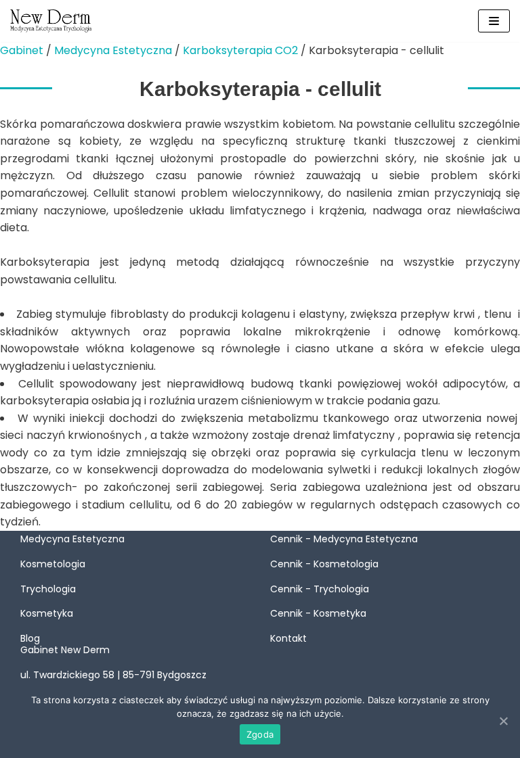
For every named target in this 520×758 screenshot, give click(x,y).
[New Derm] (50, 20)
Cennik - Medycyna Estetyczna (344, 539)
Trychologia (48, 589)
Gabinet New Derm (65, 650)
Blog (30, 638)
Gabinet (21, 50)
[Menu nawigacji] (494, 20)
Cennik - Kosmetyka (318, 613)
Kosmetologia (52, 564)
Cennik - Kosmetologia (324, 564)
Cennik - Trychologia (319, 589)
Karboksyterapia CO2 (240, 50)
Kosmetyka (46, 613)
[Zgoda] (503, 721)
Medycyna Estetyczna (113, 50)
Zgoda (260, 734)
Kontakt (288, 638)
